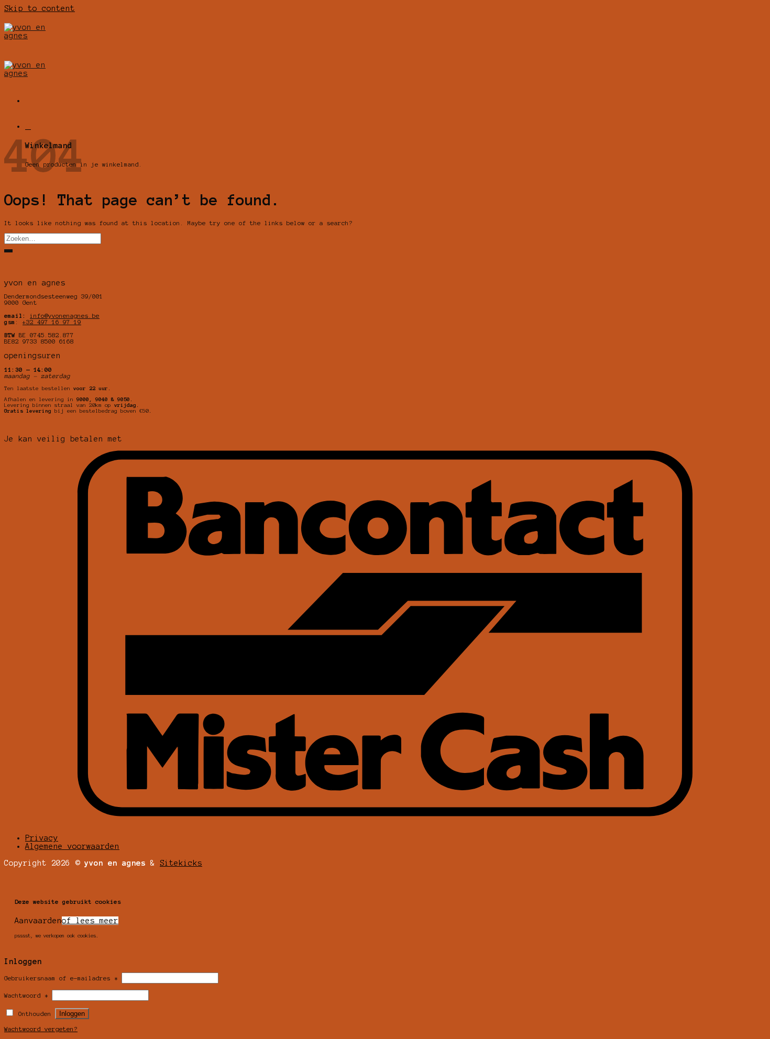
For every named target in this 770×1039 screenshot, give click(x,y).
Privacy (41, 838)
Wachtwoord (26, 995)
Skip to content (39, 8)
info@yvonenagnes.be (65, 316)
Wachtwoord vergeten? (41, 1029)
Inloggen (72, 1014)
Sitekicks (181, 863)
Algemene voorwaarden (72, 846)
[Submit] (8, 250)
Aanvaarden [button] (38, 920)
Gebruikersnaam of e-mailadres (61, 978)
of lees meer (90, 920)
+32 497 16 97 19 (52, 322)
